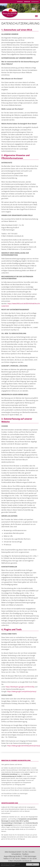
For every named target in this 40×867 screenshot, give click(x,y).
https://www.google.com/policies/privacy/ (21, 691)
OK (32, 864)
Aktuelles (20, 1)
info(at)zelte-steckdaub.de (22, 861)
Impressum (27, 1)
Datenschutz (35, 1)
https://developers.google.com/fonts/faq (20, 687)
